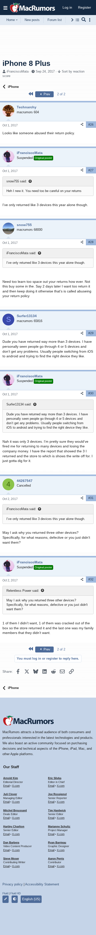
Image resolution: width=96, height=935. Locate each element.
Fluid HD (15, 893)
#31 (91, 498)
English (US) (31, 899)
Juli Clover (10, 794)
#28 (91, 242)
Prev (46, 94)
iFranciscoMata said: (21, 253)
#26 (91, 124)
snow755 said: (16, 181)
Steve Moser (11, 858)
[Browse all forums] (77, 19)
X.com (16, 785)
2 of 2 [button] (61, 94)
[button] (5, 7)
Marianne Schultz (59, 826)
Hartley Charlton (13, 826)
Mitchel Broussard (15, 810)
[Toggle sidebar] (91, 20)
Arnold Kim (10, 778)
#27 (91, 170)
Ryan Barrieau (57, 842)
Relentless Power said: (22, 590)
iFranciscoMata (18, 71)
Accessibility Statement (42, 884)
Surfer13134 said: (19, 404)
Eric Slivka (54, 778)
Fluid (5, 893)
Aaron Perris (56, 858)
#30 (91, 393)
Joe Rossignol (57, 794)
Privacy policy (12, 884)
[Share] (82, 124)
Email (6, 785)
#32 (91, 579)
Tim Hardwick (57, 810)
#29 (91, 333)
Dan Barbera (11, 842)
